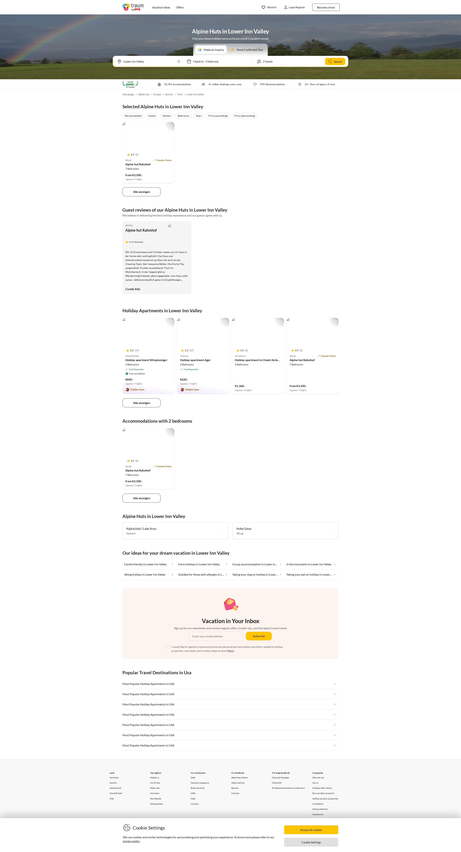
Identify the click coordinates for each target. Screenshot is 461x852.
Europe (157, 94)
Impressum (317, 814)
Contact (194, 803)
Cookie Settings (311, 842)
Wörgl (129, 225)
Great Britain (116, 793)
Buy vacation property (323, 793)
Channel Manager (280, 777)
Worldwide (155, 798)
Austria (169, 94)
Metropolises (156, 803)
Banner (235, 788)
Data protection (320, 809)
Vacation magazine (200, 782)
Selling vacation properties (325, 798)
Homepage (128, 94)
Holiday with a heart (322, 788)
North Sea (155, 782)
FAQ (193, 798)
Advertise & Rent (239, 777)
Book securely (198, 788)
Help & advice (238, 782)
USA (112, 798)
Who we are (318, 777)
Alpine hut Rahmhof (138, 164)
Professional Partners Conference (288, 788)
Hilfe (193, 793)
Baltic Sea (155, 788)
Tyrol (179, 94)
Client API (277, 782)
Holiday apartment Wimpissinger (146, 360)
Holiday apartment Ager (195, 360)
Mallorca (154, 777)
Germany (114, 777)
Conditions (317, 803)
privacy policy (131, 841)
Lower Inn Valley (195, 94)
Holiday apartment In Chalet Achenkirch (260, 360)
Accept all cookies (311, 829)
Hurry (315, 782)
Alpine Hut (143, 94)
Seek (193, 777)
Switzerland (115, 788)
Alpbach (131, 533)
